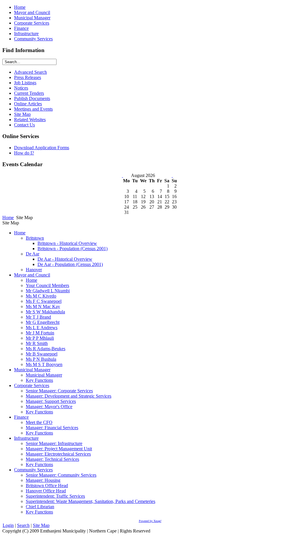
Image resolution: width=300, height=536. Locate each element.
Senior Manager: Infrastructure (54, 443)
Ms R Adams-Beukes (45, 348)
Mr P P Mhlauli (40, 338)
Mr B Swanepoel (41, 353)
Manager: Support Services (51, 401)
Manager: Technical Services (52, 459)
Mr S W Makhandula (45, 311)
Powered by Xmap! (150, 521)
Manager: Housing (43, 480)
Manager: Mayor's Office (49, 406)
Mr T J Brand (38, 317)
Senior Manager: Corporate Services (59, 390)
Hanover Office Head (46, 490)
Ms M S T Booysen (44, 364)
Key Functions (39, 380)
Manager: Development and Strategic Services (68, 396)
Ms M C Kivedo (41, 295)
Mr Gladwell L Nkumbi (48, 290)
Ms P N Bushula (41, 359)
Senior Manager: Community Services (61, 475)
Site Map (41, 525)
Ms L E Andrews (41, 327)
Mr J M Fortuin (40, 332)
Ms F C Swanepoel (44, 301)
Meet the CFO (39, 422)
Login (8, 525)
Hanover (34, 269)
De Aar (32, 253)
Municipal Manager (32, 369)
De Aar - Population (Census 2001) (70, 264)
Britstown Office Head (47, 485)
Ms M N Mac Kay (43, 306)
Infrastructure (26, 438)
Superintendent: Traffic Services (55, 496)
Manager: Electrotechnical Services (58, 453)
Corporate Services (31, 385)
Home (8, 217)
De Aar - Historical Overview (65, 259)
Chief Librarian (40, 506)
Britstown (35, 238)
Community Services (33, 469)
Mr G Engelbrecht (42, 322)
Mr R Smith (37, 343)
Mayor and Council (32, 274)
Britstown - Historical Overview (67, 243)
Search (23, 525)
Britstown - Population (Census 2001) (73, 248)
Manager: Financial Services (52, 427)
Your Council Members (47, 285)
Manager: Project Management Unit (59, 448)
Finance (21, 417)
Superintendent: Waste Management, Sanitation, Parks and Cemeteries (90, 501)
